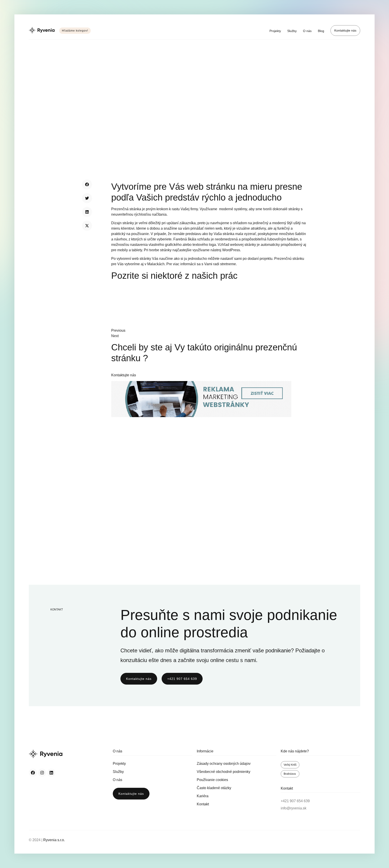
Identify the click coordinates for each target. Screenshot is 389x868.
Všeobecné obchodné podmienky (223, 772)
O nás (307, 31)
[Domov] (42, 30)
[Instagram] (42, 773)
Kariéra (202, 796)
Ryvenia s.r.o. (54, 840)
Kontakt (203, 804)
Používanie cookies (212, 780)
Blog (321, 31)
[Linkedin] (51, 773)
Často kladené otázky (214, 788)
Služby (292, 31)
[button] (87, 184)
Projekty (275, 31)
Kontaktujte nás (345, 30)
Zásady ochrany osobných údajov (224, 763)
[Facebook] (33, 773)
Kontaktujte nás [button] (123, 375)
